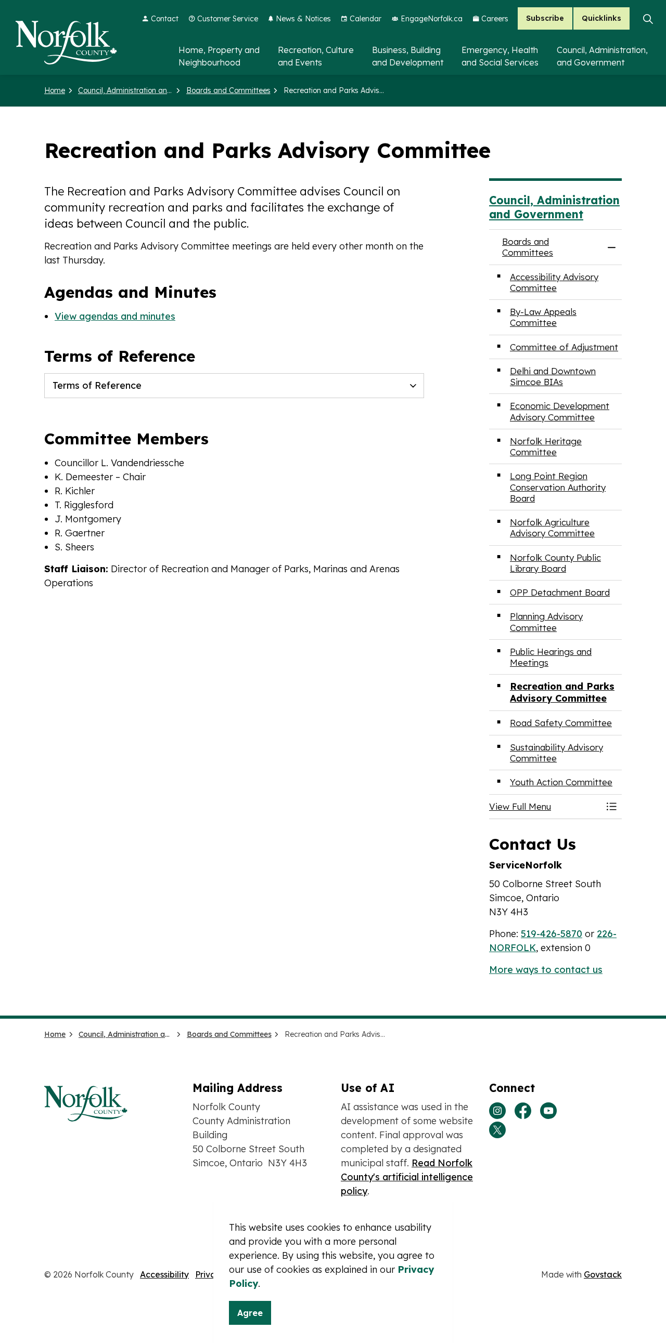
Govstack (603, 1274)
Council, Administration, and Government (602, 56)
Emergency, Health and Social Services (500, 56)
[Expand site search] (647, 18)
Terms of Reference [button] (97, 385)
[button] (545, 806)
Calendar (365, 18)
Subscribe (545, 18)
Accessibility (164, 1274)
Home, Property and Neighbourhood (219, 56)
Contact (164, 18)
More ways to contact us (546, 970)
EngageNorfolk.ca (432, 18)
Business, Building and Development (407, 56)
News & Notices (303, 18)
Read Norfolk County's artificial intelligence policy (407, 1177)
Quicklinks (601, 18)
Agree (250, 1313)
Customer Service (227, 18)
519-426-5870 (551, 934)
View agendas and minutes (115, 316)
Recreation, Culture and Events (316, 56)
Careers (494, 18)
